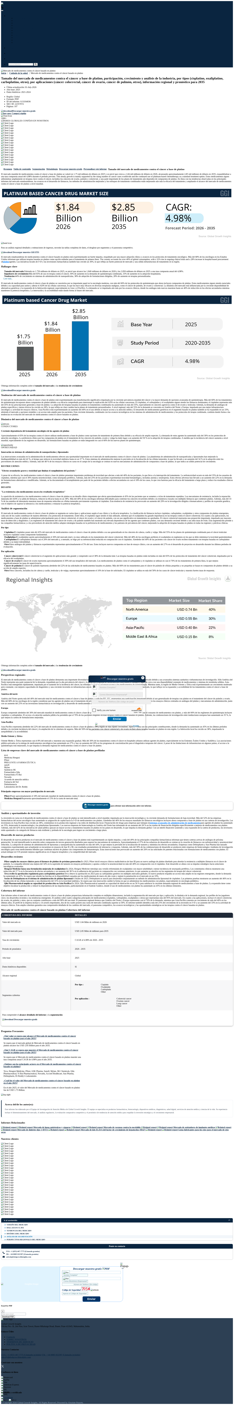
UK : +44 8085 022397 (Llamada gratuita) (63, 7)
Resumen (8, 169)
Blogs (10, 48)
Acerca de (13, 53)
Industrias (13, 16)
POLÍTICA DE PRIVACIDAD (20, 1344)
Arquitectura (20, 40)
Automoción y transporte (26, 25)
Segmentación (38, 169)
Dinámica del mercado (18, 1234)
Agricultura (20, 35)
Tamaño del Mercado (17, 1225)
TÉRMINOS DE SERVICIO (19, 1342)
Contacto (12, 59)
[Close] (124, 1265)
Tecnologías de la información (28, 18)
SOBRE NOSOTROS (16, 1339)
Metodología (52, 169)
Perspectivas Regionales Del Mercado (26, 1240)
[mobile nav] (2, 10)
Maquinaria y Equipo (24, 23)
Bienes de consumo (23, 42)
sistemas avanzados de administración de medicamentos (175, 823)
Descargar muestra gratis (70, 169)
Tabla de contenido (22, 169)
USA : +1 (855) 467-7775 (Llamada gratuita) (23, 7)
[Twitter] (2, 1367)
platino (6, 262)
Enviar (117, 718)
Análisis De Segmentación (19, 1237)
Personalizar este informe (95, 169)
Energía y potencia (23, 30)
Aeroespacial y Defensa (25, 33)
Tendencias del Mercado (19, 1231)
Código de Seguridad (71, 1290)
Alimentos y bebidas (23, 28)
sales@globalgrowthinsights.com (18, 1257)
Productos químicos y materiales (29, 37)
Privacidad (136, 725)
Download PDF (8, 1317)
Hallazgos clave (15, 1228)
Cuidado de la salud (23, 20)
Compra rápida (18, 113)
